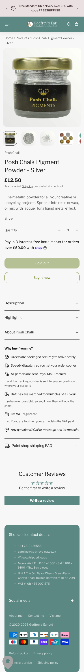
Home (9, 38)
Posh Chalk (12, 153)
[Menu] (8, 24)
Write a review (42, 500)
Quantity (10, 230)
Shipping (27, 186)
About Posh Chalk (19, 332)
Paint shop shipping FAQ (32, 446)
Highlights (13, 318)
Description (14, 303)
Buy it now (42, 277)
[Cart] (76, 24)
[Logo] (42, 24)
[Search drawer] (69, 24)
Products (23, 38)
